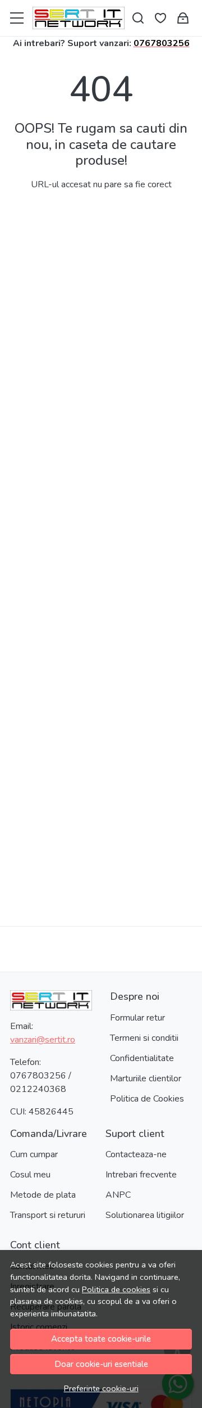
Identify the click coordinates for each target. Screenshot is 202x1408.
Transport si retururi (47, 1215)
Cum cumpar (34, 1154)
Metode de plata (43, 1195)
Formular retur (137, 1018)
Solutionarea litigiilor (144, 1215)
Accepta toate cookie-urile (101, 1338)
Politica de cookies (116, 1289)
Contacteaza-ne (136, 1154)
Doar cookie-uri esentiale (101, 1364)
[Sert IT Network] (79, 18)
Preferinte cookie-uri (101, 1388)
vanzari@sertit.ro (42, 1040)
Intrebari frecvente (141, 1174)
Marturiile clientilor (145, 1078)
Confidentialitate (142, 1058)
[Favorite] (160, 18)
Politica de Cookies (147, 1099)
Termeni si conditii (144, 1038)
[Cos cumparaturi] (183, 18)
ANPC (118, 1195)
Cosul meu (30, 1174)
